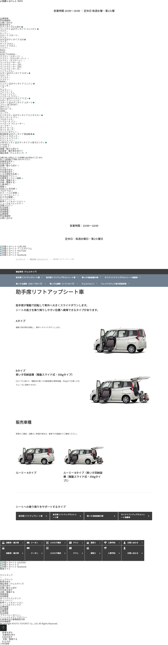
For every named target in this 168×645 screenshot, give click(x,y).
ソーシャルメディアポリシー (13, 617)
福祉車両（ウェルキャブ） (27, 271)
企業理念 (4, 610)
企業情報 (4, 18)
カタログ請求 (55, 553)
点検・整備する (7, 592)
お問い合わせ (6, 22)
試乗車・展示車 (12, 553)
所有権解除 (5, 20)
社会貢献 (4, 613)
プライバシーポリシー (10, 615)
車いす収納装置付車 (90, 277)
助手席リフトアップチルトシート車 (60, 277)
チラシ (76, 553)
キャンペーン (6, 600)
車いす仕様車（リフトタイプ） (62, 283)
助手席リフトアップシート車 (28, 277)
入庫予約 (111, 553)
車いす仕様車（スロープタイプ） (29, 283)
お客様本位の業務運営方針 (12, 619)
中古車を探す (6, 589)
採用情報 (4, 596)
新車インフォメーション (11, 602)
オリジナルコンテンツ (10, 598)
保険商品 (4, 594)
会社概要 (4, 608)
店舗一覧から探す (8, 587)
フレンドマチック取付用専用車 (114, 283)
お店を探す (5, 585)
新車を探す (5, 581)
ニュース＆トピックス (10, 604)
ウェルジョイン (88, 283)
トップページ (6, 579)
